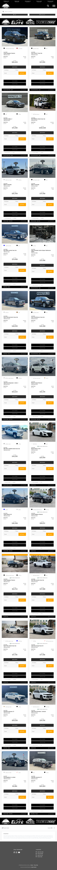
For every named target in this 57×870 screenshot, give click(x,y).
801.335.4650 (6, 1)
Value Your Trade (14, 149)
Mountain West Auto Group (8, 485)
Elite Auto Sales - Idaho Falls (8, 221)
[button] (27, 36)
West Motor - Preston (7, 286)
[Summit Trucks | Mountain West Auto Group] (28, 21)
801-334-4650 (51, 485)
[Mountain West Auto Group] (6, 5)
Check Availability (14, 80)
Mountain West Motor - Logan (8, 89)
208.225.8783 (50, 1)
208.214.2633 (17, 1)
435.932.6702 (28, 1)
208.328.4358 (39, 1)
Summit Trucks (33, 485)
